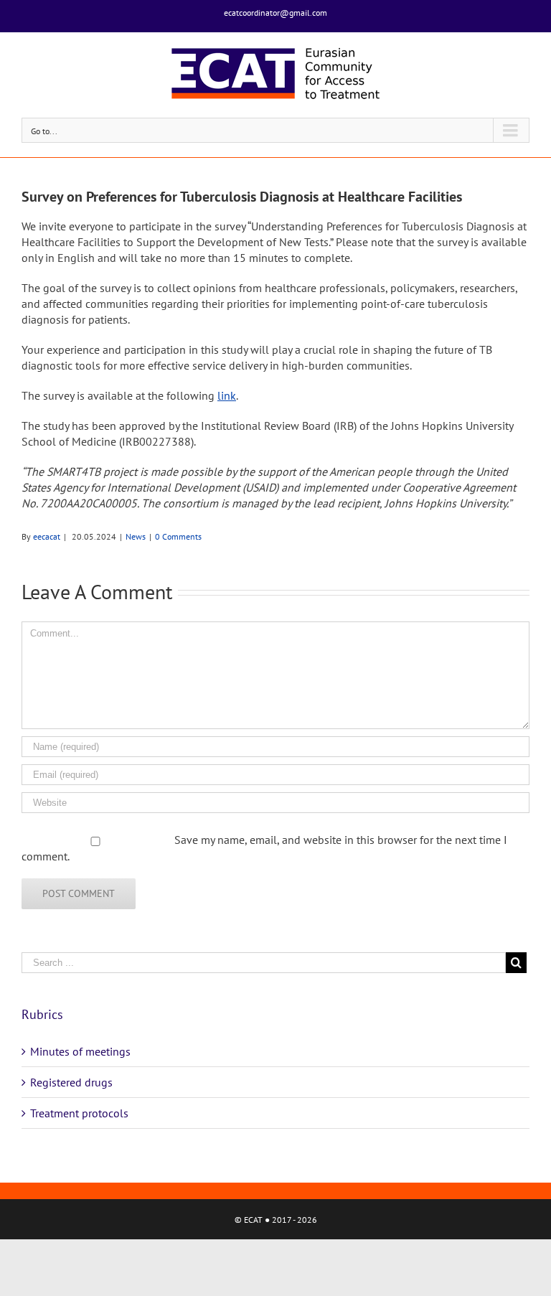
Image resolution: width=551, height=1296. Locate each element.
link (226, 395)
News (136, 536)
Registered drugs (71, 1082)
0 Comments (178, 536)
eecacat (46, 536)
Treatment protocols (79, 1113)
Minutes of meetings (80, 1051)
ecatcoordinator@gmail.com (275, 12)
